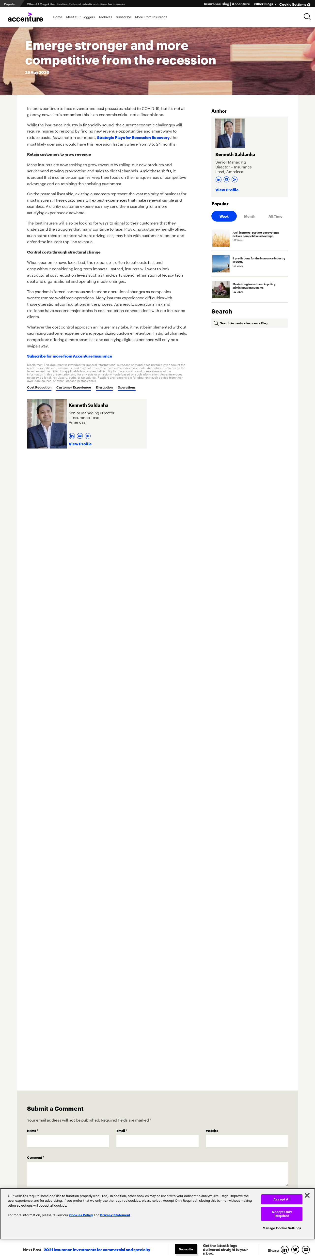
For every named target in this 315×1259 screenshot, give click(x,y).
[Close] (307, 1195)
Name (32, 1130)
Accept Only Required (282, 1213)
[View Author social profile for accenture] (88, 434)
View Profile (80, 443)
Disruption (104, 387)
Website (212, 1130)
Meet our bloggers (80, 16)
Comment (35, 1157)
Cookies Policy (81, 1215)
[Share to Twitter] (296, 1250)
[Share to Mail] (306, 1250)
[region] (157, 1213)
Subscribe (123, 16)
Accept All (281, 1199)
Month (249, 216)
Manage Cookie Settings (282, 1228)
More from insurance (151, 16)
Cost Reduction (39, 387)
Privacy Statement (115, 1215)
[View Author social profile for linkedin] (72, 434)
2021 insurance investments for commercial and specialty (97, 1249)
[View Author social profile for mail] (80, 434)
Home (57, 16)
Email (121, 1130)
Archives (105, 16)
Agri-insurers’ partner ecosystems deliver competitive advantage (75, 4)
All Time (275, 216)
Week (224, 216)
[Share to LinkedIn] (286, 1250)
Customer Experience (73, 387)
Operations (127, 387)
